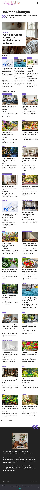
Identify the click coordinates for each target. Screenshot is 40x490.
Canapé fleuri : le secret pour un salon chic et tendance (9, 108)
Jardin (3, 120)
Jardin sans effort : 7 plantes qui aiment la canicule (8, 245)
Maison (23, 146)
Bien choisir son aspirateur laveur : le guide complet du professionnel (30, 299)
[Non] (38, 487)
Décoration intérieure (6, 174)
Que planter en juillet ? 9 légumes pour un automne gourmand (10, 408)
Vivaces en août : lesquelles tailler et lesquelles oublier (7, 134)
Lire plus (19, 85)
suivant (10, 420)
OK (20, 488)
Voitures (24, 120)
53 (6, 420)
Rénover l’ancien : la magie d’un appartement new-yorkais (10, 380)
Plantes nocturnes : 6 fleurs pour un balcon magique (8, 160)
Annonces (4, 200)
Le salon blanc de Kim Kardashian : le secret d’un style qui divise (10, 354)
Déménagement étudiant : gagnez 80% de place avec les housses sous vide (10, 326)
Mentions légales (33, 481)
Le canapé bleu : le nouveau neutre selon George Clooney (28, 214)
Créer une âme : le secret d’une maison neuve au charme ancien (29, 160)
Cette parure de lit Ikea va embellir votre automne (12, 39)
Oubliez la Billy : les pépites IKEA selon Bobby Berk (9, 188)
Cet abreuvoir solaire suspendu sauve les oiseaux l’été (28, 380)
